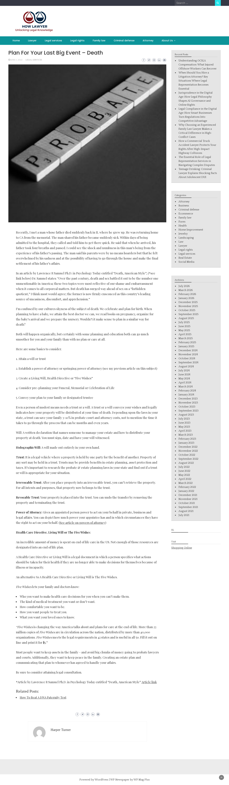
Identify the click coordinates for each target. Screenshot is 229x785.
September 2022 (188, 458)
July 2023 (184, 418)
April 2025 (185, 334)
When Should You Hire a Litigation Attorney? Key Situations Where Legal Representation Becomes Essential (194, 80)
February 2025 (187, 342)
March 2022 (186, 482)
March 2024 (186, 386)
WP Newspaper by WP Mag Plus (130, 779)
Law (181, 241)
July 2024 (184, 370)
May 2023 (184, 426)
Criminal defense (124, 40)
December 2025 (188, 302)
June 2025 (184, 326)
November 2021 (188, 499)
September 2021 (188, 507)
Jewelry (183, 233)
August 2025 (186, 318)
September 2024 (188, 362)
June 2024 (184, 374)
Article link (149, 682)
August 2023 (186, 414)
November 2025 (188, 306)
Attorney (148, 40)
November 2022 (188, 450)
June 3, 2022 (16, 60)
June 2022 (184, 470)
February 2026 (187, 294)
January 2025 (186, 346)
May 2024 (184, 378)
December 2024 (188, 350)
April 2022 (185, 478)
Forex (182, 221)
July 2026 (184, 286)
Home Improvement (191, 229)
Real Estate (185, 257)
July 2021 (184, 515)
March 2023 (186, 434)
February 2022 (187, 487)
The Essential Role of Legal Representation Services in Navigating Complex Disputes (197, 161)
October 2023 (187, 406)
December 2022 (188, 446)
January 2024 (186, 394)
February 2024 (187, 390)
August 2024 (186, 366)
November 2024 (188, 354)
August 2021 (186, 511)
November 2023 (188, 402)
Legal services (53, 40)
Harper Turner (61, 730)
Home (16, 40)
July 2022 (184, 466)
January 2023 (186, 442)
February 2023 (187, 438)
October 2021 (187, 503)
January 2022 (186, 491)
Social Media (186, 261)
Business (184, 205)
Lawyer (32, 40)
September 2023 (188, 410)
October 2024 (187, 358)
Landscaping (186, 237)
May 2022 (184, 474)
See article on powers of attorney (82, 523)
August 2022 (186, 462)
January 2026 (186, 298)
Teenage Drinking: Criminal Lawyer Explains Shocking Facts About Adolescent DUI (198, 173)
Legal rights (77, 40)
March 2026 (186, 290)
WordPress (101, 779)
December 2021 (188, 495)
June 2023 (184, 422)
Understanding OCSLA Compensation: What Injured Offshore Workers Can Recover (198, 64)
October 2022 (187, 454)
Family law (99, 40)
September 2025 (188, 314)
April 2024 (185, 382)
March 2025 (186, 338)
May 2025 (184, 330)
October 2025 (187, 310)
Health (183, 225)
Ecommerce (186, 213)
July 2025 (184, 322)
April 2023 (185, 430)
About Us (167, 40)
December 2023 (188, 398)
